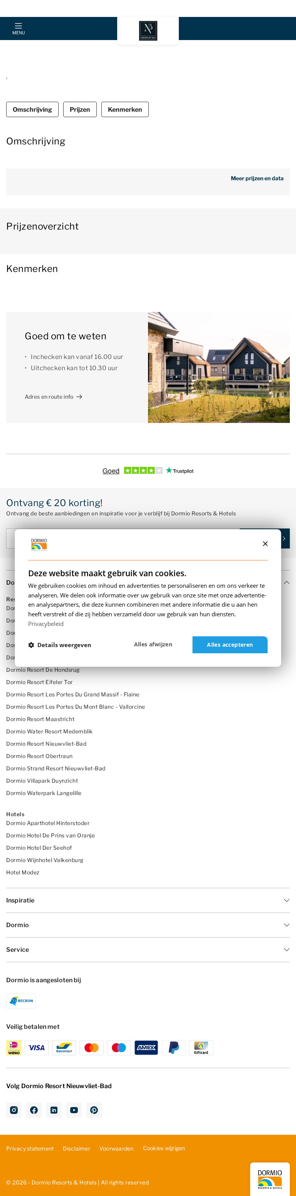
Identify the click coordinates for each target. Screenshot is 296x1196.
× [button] (265, 544)
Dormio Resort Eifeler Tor (39, 682)
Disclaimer (76, 1148)
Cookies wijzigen (164, 1148)
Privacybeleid (46, 623)
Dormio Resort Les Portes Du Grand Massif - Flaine (73, 694)
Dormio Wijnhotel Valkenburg (45, 860)
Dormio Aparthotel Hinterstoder (47, 823)
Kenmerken (125, 109)
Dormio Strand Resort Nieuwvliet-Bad (56, 768)
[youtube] (74, 1110)
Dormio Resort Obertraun (39, 756)
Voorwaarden (116, 1148)
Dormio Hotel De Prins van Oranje (50, 835)
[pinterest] (94, 1110)
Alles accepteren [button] (230, 644)
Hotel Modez (23, 872)
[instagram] (14, 1110)
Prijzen (80, 109)
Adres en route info (49, 396)
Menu (18, 32)
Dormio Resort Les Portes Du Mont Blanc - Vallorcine (75, 706)
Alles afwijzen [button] (153, 644)
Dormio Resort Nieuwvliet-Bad (46, 743)
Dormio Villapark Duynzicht (42, 780)
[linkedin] (54, 1110)
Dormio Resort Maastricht (40, 719)
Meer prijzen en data (257, 178)
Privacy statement (30, 1148)
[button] (59, 645)
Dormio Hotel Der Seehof (39, 847)
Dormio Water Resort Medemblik (49, 731)
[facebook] (34, 1110)
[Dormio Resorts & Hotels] (148, 31)
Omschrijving (32, 109)
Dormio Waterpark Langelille (44, 793)
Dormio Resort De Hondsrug (43, 669)
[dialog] (148, 598)
